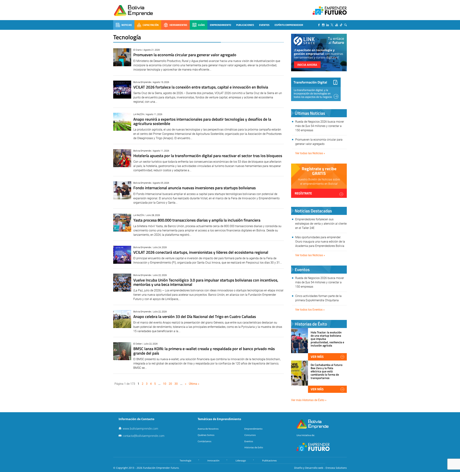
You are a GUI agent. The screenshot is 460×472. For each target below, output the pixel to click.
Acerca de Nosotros (208, 428)
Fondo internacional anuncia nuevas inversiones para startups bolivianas (194, 188)
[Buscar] (345, 24)
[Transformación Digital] (316, 89)
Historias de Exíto (253, 447)
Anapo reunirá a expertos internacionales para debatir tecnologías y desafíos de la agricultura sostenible (202, 121)
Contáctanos (204, 441)
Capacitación (151, 25)
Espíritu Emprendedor (289, 25)
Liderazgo (241, 460)
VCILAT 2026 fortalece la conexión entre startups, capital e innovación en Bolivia (200, 87)
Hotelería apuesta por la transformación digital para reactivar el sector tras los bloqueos (207, 156)
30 (176, 383)
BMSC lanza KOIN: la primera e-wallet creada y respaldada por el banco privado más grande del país (204, 351)
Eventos (264, 25)
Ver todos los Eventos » (310, 309)
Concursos (250, 435)
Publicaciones (245, 25)
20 (170, 383)
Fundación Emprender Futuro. (161, 467)
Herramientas (178, 25)
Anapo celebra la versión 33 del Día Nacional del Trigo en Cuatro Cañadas (194, 316)
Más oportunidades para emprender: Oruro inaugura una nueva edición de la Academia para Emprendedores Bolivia (320, 242)
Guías (201, 25)
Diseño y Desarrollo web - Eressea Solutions (320, 467)
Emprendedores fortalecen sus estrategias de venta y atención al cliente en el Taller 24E (321, 224)
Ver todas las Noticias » (310, 153)
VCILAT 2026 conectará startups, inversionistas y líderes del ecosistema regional (200, 252)
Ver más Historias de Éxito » (308, 400)
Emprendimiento (220, 25)
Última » (194, 383)
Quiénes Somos (206, 435)
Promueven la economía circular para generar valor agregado (184, 55)
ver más (317, 356)
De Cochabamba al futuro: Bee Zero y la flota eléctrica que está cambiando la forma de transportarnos (327, 371)
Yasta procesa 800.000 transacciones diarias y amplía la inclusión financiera (196, 220)
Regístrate (303, 193)
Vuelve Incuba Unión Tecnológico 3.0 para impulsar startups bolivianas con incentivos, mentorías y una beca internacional (205, 282)
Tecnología (185, 460)
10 (164, 383)
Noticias (126, 25)
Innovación (213, 460)
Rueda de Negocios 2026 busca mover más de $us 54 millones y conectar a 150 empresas (319, 126)
